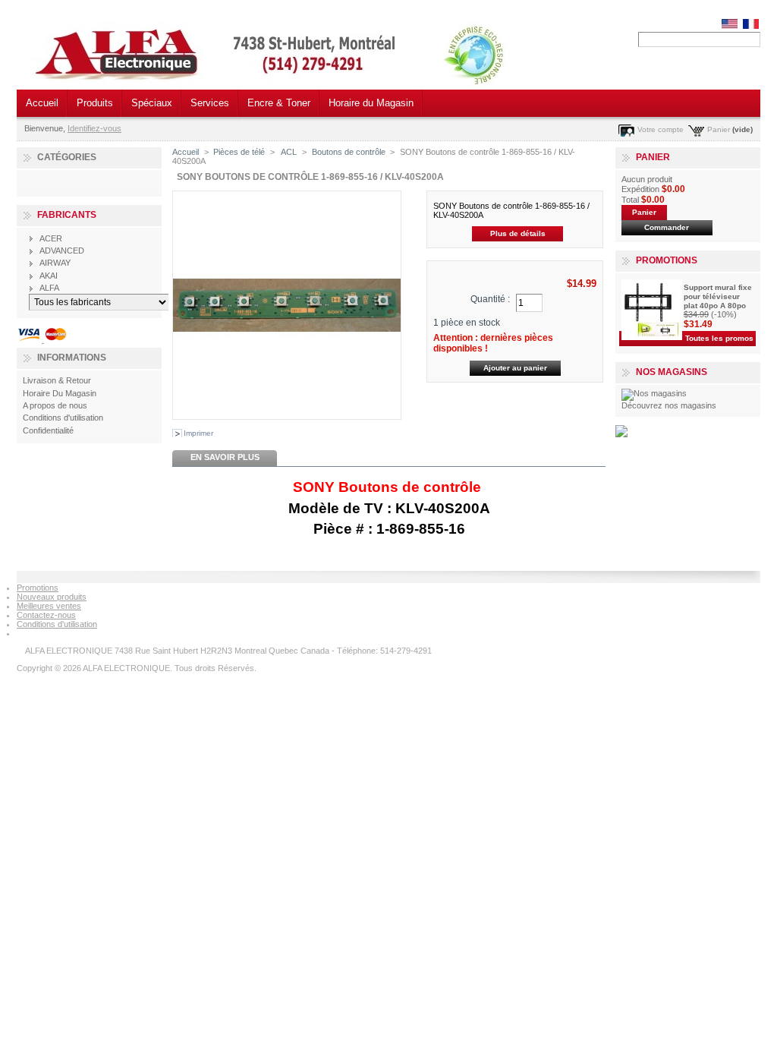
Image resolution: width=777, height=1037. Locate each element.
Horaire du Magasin (371, 103)
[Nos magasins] (654, 393)
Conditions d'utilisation (63, 417)
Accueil (42, 103)
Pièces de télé (239, 151)
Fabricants (66, 215)
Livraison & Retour (57, 380)
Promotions (666, 260)
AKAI (48, 275)
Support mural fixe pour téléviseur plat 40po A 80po (718, 296)
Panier (718, 129)
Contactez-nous (46, 614)
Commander (666, 227)
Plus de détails (518, 233)
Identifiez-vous (94, 128)
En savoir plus (225, 457)
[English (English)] (730, 25)
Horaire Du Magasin (59, 393)
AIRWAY (55, 262)
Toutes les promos (719, 338)
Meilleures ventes (49, 605)
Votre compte (660, 129)
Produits (95, 103)
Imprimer (198, 433)
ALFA (49, 287)
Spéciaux (151, 103)
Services (209, 103)
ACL (288, 151)
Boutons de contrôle (348, 151)
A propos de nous (55, 405)
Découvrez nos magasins (668, 405)
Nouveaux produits (52, 596)
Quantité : (490, 299)
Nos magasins (671, 372)
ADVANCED (61, 250)
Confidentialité (48, 430)
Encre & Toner (278, 103)
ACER (50, 238)
